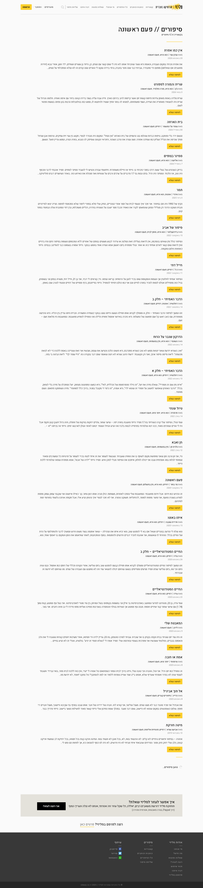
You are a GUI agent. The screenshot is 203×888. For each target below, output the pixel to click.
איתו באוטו (175, 517)
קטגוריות (149, 7)
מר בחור (174, 484)
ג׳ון (176, 88)
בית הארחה (174, 122)
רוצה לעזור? (176, 862)
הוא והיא (164, 55)
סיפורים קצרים (164, 695)
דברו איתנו (84, 7)
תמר (179, 190)
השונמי (174, 341)
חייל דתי (176, 265)
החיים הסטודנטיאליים (167, 589)
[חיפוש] (62, 7)
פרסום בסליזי (175, 874)
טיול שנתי (175, 408)
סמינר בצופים (173, 156)
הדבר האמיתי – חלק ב (167, 299)
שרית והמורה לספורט (168, 84)
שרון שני (174, 55)
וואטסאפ (113, 857)
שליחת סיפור (72, 7)
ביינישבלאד (172, 232)
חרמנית (174, 413)
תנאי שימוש (176, 866)
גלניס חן (174, 447)
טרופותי (174, 661)
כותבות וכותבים (136, 7)
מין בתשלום (148, 484)
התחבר (38, 7)
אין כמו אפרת (173, 50)
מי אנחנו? (110, 7)
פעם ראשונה (153, 55)
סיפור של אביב (172, 227)
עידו (176, 556)
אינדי (175, 194)
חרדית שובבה (172, 522)
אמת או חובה (173, 657)
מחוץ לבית (151, 232)
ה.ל (176, 269)
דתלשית (174, 303)
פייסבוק (114, 849)
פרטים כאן (87, 824)
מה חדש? (177, 853)
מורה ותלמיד (158, 88)
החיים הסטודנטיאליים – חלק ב (161, 551)
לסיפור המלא (174, 74)
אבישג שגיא (172, 729)
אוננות (168, 194)
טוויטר (114, 853)
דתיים (158, 126)
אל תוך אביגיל (172, 691)
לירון (176, 627)
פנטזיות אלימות (151, 729)
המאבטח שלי (173, 623)
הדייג (175, 695)
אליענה (174, 160)
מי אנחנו (178, 849)
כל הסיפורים (122, 7)
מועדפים (49, 7)
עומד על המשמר (170, 126)
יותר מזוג (156, 413)
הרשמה (26, 7)
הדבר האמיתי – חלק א (167, 371)
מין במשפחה (154, 341)
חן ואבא (177, 442)
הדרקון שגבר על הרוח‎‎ (167, 337)
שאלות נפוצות (98, 7)
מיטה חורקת (174, 725)
